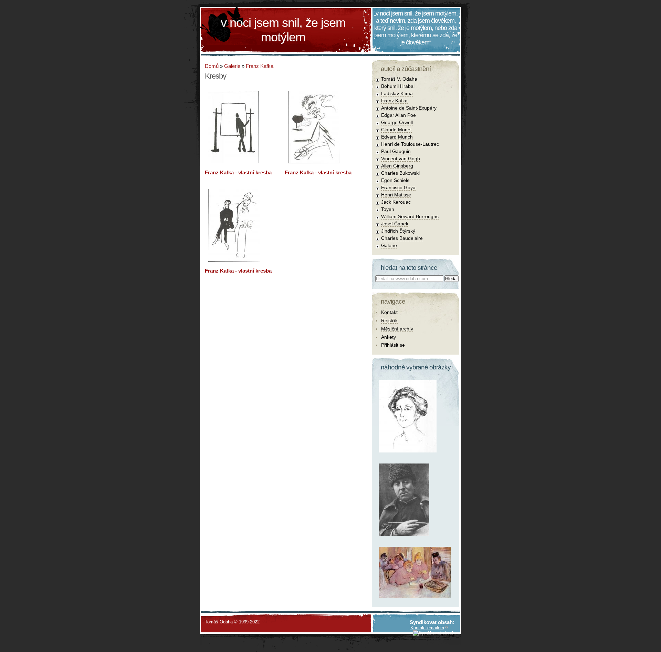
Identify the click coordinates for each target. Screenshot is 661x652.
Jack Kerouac (396, 202)
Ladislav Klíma (397, 93)
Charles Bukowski (400, 173)
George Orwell (397, 122)
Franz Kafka (259, 66)
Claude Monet (396, 129)
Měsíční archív (397, 329)
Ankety (388, 337)
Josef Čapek (394, 223)
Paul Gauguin (396, 151)
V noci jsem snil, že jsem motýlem (283, 30)
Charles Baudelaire (402, 238)
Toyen (387, 209)
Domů (212, 66)
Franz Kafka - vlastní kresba (238, 172)
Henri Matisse (396, 194)
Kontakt (389, 312)
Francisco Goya (398, 187)
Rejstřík (389, 320)
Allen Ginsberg (397, 166)
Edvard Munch (397, 137)
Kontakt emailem (427, 627)
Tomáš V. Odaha (399, 79)
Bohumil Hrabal (398, 86)
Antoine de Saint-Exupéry (409, 108)
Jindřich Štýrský (398, 231)
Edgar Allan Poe (398, 115)
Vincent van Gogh (400, 158)
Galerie (232, 66)
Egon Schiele (395, 180)
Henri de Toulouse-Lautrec (410, 144)
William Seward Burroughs (410, 216)
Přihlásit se (393, 345)
